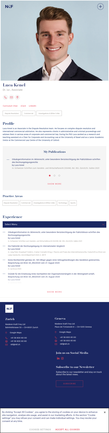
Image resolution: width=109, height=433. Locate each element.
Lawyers (87, 11)
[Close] (105, 412)
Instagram (62, 358)
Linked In (58, 358)
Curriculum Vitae (10, 106)
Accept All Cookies (67, 430)
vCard (23, 106)
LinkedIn (32, 106)
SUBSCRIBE (69, 384)
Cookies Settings (40, 430)
